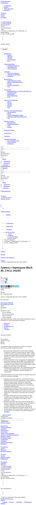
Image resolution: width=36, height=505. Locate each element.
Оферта (3, 500)
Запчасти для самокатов (7, 433)
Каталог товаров (5, 423)
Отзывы (6, 324)
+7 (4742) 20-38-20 (6, 22)
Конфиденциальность (7, 498)
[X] (9, 286)
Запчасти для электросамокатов (10, 435)
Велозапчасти (5, 430)
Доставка (6, 329)
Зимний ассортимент (7, 442)
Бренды (6, 7)
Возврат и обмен (5, 457)
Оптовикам (4, 462)
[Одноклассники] (4, 286)
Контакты (7, 10)
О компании (7, 5)
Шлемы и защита (5, 436)
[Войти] (1, 203)
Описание (7, 323)
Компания (3, 444)
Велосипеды (4, 426)
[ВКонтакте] (2, 286)
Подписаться (4, 421)
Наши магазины (8, 8)
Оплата (6, 327)
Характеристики (8, 326)
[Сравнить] (4, 282)
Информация (4, 459)
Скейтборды (4, 439)
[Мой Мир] (6, 286)
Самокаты (3, 429)
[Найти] (2, 157)
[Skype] (16, 286)
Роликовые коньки (6, 438)
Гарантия (3, 463)
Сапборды (4, 441)
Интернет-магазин (6, 451)
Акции (3, 448)
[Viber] (11, 286)
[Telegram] (18, 286)
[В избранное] (4, 280)
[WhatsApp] (13, 286)
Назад (10, 234)
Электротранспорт (6, 427)
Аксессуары (4, 432)
